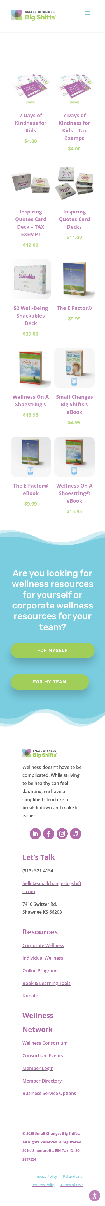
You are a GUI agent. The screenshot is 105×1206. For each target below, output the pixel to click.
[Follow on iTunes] (75, 833)
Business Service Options (49, 1093)
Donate (30, 996)
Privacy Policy (45, 1176)
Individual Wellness (42, 958)
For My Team (49, 681)
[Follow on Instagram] (62, 833)
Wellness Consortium (44, 1043)
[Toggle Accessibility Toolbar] (94, 1195)
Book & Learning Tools (46, 983)
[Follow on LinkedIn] (35, 833)
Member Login (37, 1068)
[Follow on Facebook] (48, 833)
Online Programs (40, 971)
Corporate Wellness (43, 945)
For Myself (52, 650)
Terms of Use (71, 1184)
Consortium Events (42, 1056)
